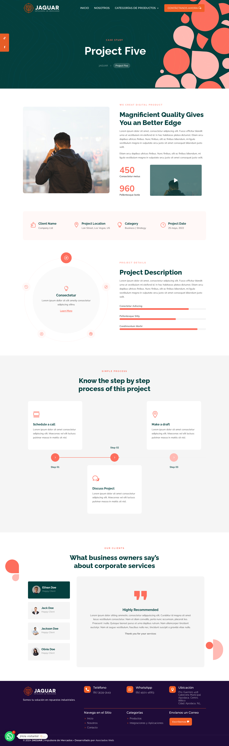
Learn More (66, 311)
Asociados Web (105, 740)
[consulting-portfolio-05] (176, 194)
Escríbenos (179, 721)
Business (130, 227)
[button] (10, 736)
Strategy (141, 227)
